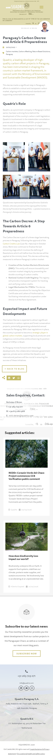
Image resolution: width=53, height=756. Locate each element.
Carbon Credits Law (11, 243)
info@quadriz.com (27, 683)
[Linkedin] (21, 688)
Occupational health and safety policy (31, 753)
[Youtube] (26, 688)
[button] (41, 7)
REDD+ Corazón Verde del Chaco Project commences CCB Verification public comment (26, 476)
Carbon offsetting (25, 51)
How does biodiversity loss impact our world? (23, 557)
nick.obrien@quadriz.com (21, 415)
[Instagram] (32, 688)
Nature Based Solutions (41, 51)
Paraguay (9, 54)
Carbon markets (12, 51)
